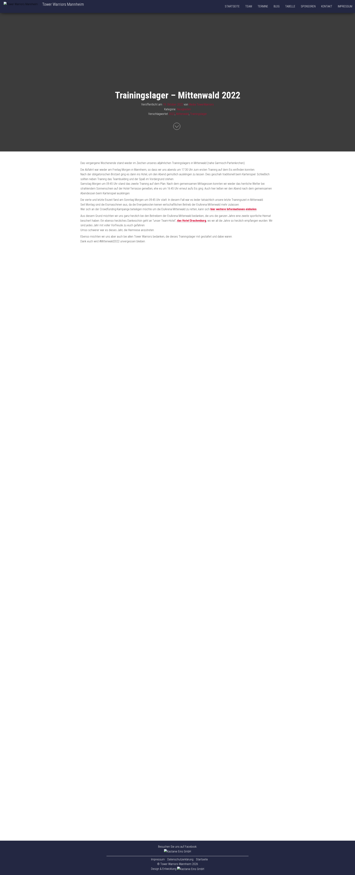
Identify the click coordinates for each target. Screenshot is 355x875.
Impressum (345, 6)
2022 (172, 114)
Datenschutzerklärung (180, 859)
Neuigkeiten (184, 109)
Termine (263, 6)
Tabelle (290, 6)
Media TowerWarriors (201, 104)
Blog (277, 6)
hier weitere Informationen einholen (233, 209)
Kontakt (326, 6)
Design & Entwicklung (164, 869)
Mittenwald (182, 114)
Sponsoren (308, 6)
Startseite (232, 6)
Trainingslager (198, 114)
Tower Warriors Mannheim (63, 4)
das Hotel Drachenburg (191, 220)
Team (248, 6)
